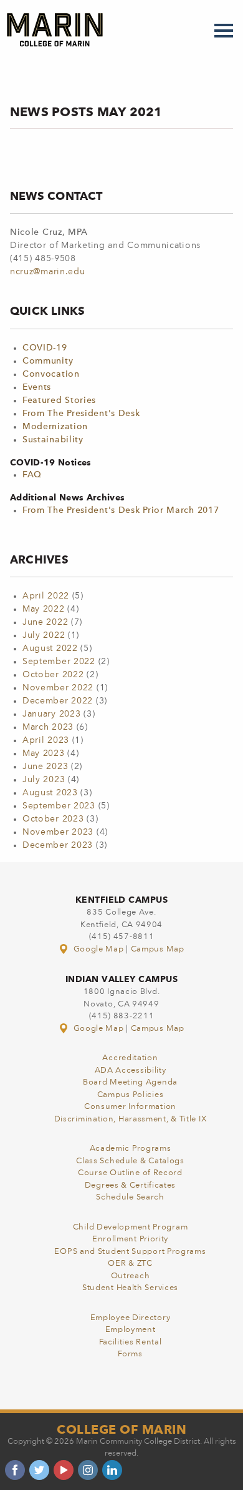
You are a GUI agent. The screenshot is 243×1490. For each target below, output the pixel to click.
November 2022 (57, 687)
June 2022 (45, 622)
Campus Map (157, 949)
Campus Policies (130, 1095)
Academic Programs (130, 1149)
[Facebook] (15, 1470)
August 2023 (50, 792)
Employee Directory (130, 1318)
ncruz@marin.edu (47, 271)
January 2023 (51, 714)
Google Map (98, 949)
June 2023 (45, 766)
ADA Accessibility (130, 1070)
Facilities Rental (130, 1342)
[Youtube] (64, 1470)
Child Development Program (130, 1227)
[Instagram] (88, 1470)
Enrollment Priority (130, 1239)
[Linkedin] (112, 1470)
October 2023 (52, 819)
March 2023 (48, 727)
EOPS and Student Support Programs (130, 1252)
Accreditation (130, 1058)
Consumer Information (130, 1107)
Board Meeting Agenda (130, 1082)
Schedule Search (130, 1197)
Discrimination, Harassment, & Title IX (130, 1119)
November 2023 (57, 832)
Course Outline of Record (130, 1173)
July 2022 (43, 635)
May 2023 (43, 753)
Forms (130, 1354)
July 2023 (43, 779)
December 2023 (57, 845)
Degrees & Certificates (130, 1185)
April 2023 (45, 740)
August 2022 (50, 648)
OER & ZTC (130, 1263)
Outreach (130, 1276)
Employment (130, 1330)
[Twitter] (39, 1470)
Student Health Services (130, 1288)
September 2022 (58, 661)
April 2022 (45, 596)
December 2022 (57, 701)
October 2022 (52, 674)
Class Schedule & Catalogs (130, 1161)
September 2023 (58, 806)
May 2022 (43, 609)
